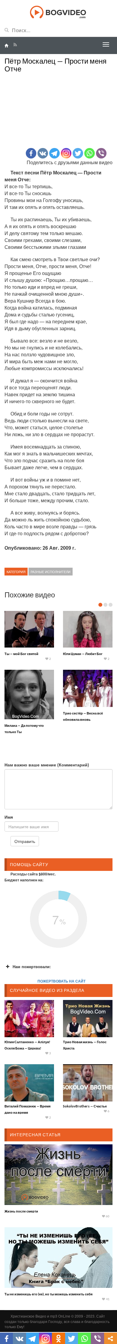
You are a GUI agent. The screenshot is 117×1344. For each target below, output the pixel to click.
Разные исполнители (50, 571)
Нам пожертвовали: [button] (32, 966)
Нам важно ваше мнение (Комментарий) (46, 765)
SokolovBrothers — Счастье (85, 1106)
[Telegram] (54, 153)
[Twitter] (78, 153)
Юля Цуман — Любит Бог (83, 654)
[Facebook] (31, 153)
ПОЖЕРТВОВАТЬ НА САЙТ (62, 981)
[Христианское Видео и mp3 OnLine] (58, 11)
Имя (8, 817)
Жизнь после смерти (21, 1211)
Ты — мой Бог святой (21, 654)
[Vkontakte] (43, 153)
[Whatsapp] (89, 153)
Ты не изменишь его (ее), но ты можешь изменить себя (48, 1294)
